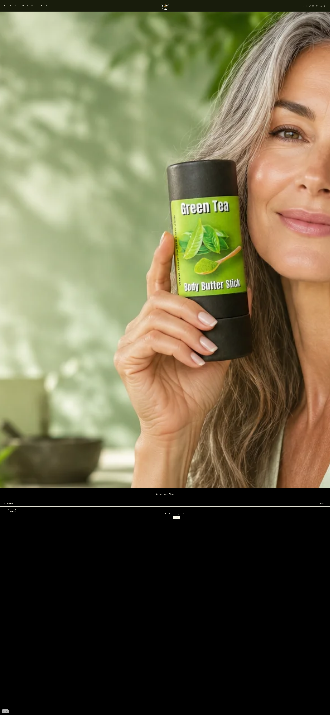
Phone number (146, 357)
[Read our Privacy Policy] (187, 371)
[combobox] (146, 362)
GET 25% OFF (165, 377)
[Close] (189, 333)
